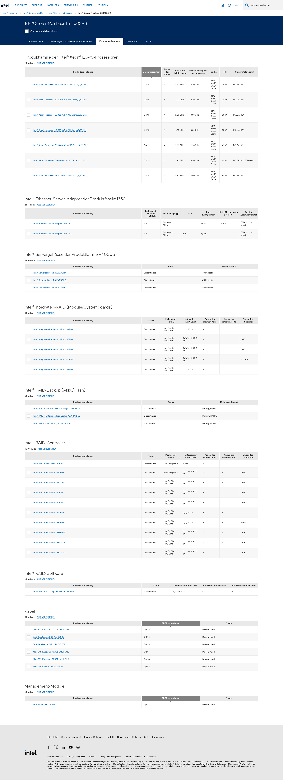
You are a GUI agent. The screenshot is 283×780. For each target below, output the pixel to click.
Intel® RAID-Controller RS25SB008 (49, 532)
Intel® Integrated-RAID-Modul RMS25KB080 (53, 369)
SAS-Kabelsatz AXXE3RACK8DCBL (49, 644)
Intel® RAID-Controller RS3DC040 (48, 502)
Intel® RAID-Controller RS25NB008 (49, 542)
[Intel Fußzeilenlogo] (31, 752)
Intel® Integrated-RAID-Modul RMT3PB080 (53, 359)
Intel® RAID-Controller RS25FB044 (49, 522)
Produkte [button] (21, 5)
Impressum (158, 737)
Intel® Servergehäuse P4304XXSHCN (50, 280)
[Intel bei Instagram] (77, 747)
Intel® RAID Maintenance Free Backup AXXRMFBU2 (56, 416)
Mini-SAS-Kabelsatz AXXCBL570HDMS (51, 629)
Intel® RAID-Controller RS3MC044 (48, 482)
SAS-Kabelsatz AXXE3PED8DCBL (48, 637)
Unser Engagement (71, 737)
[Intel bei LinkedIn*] (63, 747)
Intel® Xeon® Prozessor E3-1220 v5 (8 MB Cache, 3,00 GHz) (60, 114)
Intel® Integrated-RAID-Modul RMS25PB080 (53, 339)
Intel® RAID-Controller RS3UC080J (49, 463)
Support (148, 41)
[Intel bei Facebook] (48, 747)
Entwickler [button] (71, 5)
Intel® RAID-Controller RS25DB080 (49, 552)
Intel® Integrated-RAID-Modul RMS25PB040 (53, 349)
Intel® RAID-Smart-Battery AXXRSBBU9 (51, 423)
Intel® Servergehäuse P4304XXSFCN (50, 287)
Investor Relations (93, 737)
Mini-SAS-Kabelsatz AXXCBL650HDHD (51, 659)
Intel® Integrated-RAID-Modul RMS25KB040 (53, 329)
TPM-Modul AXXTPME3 (44, 704)
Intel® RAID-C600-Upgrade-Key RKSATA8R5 (53, 591)
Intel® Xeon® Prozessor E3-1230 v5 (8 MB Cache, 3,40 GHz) (60, 175)
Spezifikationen (36, 41)
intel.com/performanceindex (161, 764)
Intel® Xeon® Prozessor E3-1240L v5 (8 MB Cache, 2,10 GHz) (60, 84)
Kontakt (110, 737)
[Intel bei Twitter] (56, 747)
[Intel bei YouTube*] (70, 747)
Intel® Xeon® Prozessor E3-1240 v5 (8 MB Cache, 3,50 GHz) (60, 160)
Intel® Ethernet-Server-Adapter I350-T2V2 (52, 223)
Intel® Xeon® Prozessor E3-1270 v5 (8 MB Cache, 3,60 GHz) (60, 130)
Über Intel (52, 737)
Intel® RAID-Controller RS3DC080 (48, 492)
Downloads (132, 41)
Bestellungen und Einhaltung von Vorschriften (71, 41)
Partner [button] (88, 5)
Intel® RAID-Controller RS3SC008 (48, 472)
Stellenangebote (140, 737)
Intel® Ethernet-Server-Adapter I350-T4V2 (52, 233)
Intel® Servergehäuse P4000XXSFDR (50, 272)
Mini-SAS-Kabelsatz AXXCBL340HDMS (51, 651)
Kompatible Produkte (109, 41)
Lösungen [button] (53, 5)
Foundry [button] (102, 5)
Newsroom (123, 737)
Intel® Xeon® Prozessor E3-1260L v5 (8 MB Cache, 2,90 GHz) (60, 145)
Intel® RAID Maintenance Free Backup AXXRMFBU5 (56, 408)
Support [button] (37, 5)
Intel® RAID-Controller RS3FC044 (48, 512)
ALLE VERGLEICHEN (46, 63)
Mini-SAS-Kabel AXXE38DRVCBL (48, 666)
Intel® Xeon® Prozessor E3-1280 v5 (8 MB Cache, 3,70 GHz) (60, 99)
